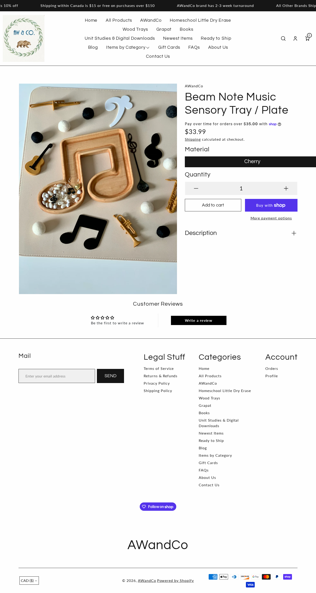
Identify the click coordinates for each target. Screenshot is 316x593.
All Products (210, 376)
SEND (110, 376)
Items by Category (215, 455)
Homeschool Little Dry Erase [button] (200, 20)
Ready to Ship (211, 440)
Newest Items (211, 433)
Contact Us (209, 485)
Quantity (198, 174)
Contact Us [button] (158, 56)
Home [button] (91, 20)
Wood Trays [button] (135, 29)
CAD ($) (27, 580)
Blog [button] (93, 47)
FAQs (204, 470)
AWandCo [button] (151, 20)
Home (204, 368)
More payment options (271, 218)
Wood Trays (209, 398)
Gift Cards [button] (169, 47)
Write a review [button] (198, 320)
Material (197, 149)
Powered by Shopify (175, 580)
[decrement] (196, 188)
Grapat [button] (164, 29)
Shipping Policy (158, 390)
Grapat (205, 405)
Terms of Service (159, 368)
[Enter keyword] (283, 38)
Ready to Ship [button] (216, 38)
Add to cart (213, 205)
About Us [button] (218, 47)
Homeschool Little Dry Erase (225, 390)
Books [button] (186, 29)
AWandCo (208, 383)
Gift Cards (208, 462)
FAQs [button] (194, 47)
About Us (207, 477)
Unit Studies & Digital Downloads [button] (120, 38)
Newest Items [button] (178, 38)
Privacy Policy (157, 383)
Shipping (193, 139)
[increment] (286, 188)
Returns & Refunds (160, 376)
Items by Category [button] (126, 47)
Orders (271, 368)
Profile (271, 376)
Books (204, 413)
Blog (203, 448)
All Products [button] (119, 20)
